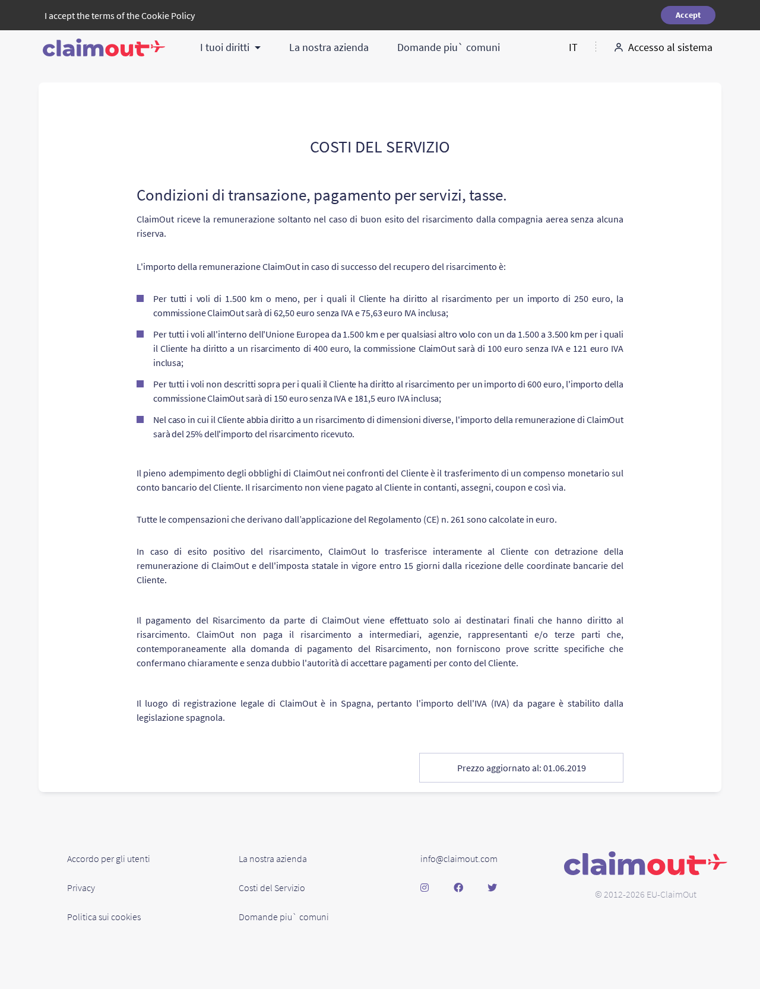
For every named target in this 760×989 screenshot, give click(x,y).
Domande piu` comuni (448, 47)
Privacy (81, 887)
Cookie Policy (168, 15)
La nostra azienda (329, 47)
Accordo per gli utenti (108, 858)
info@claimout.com (459, 858)
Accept (688, 14)
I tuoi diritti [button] (226, 47)
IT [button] (573, 47)
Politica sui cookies (104, 917)
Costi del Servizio (272, 887)
